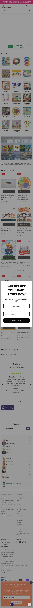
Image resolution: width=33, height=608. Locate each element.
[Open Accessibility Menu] (12, 604)
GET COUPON (16, 320)
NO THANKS (16, 306)
